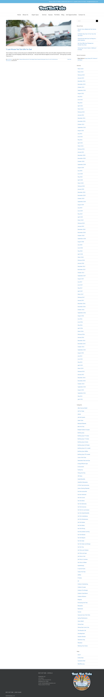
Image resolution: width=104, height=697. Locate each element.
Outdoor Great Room (83, 593)
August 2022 (81, 93)
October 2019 (81, 198)
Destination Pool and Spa (84, 460)
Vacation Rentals (82, 636)
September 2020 (82, 164)
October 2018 (81, 235)
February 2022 (81, 112)
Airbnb (79, 414)
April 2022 (80, 106)
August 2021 (81, 130)
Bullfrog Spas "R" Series (83, 435)
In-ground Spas (81, 568)
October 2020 (81, 161)
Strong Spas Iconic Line (83, 627)
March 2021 (80, 146)
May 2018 (80, 251)
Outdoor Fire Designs (83, 590)
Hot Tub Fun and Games (83, 510)
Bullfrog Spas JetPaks (83, 451)
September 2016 (82, 312)
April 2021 (80, 143)
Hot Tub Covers (81, 497)
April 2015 (80, 365)
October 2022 (81, 87)
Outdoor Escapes (82, 587)
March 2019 (80, 220)
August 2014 (81, 390)
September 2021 (82, 127)
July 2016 (80, 319)
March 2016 (80, 331)
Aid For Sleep (81, 411)
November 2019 (82, 195)
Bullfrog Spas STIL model (84, 454)
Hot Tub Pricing (81, 528)
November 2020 (82, 158)
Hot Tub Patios (81, 525)
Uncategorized (81, 633)
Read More (69, 59)
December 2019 (81, 192)
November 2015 (82, 343)
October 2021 (81, 124)
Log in (79, 654)
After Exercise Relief (82, 408)
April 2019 (80, 217)
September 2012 (82, 393)
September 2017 (82, 275)
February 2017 (81, 297)
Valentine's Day (81, 639)
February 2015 (81, 371)
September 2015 (82, 350)
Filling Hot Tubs (81, 473)
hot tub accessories (82, 491)
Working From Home (83, 646)
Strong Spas (81, 624)
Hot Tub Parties (81, 522)
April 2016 (80, 328)
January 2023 (81, 78)
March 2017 (80, 294)
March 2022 (80, 109)
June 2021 (80, 136)
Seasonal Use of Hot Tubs (84, 615)
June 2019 (80, 210)
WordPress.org (81, 664)
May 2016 (80, 325)
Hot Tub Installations (83, 516)
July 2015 (80, 356)
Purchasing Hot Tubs (83, 602)
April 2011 (80, 399)
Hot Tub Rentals (81, 534)
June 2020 (80, 173)
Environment (81, 466)
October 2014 (81, 383)
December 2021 (81, 118)
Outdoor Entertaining (83, 584)
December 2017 (81, 266)
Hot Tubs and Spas (82, 553)
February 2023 (81, 75)
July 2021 (80, 133)
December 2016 (81, 303)
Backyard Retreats (23, 59)
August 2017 (81, 278)
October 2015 (81, 346)
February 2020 (81, 186)
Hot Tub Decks (81, 500)
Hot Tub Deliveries (82, 503)
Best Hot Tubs (28, 59)
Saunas (79, 612)
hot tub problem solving (83, 531)
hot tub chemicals (82, 494)
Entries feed (80, 657)
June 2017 (80, 285)
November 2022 (82, 84)
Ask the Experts (81, 417)
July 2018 (80, 244)
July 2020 (80, 170)
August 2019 (81, 204)
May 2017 (80, 288)
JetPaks (79, 574)
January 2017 (81, 300)
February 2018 (81, 260)
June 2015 (80, 359)
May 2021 (80, 139)
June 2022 (80, 99)
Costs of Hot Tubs (82, 457)
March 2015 (80, 368)
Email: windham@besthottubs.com (47, 683)
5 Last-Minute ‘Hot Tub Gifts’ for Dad (19, 49)
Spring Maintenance (82, 618)
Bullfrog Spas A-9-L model (84, 448)
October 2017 (81, 272)
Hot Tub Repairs (81, 537)
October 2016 (81, 309)
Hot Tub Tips (8, 60)
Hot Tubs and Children (83, 550)
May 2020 (80, 177)
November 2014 (82, 380)
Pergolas (80, 599)
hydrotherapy (81, 565)
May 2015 (80, 362)
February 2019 (81, 223)
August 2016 (81, 316)
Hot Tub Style (81, 540)
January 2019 (81, 226)
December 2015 (81, 340)
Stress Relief (81, 621)
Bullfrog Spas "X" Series (83, 439)
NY (78, 581)
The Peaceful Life (82, 630)
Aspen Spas (80, 420)
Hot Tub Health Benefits (83, 513)
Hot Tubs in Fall (81, 556)
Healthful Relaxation (83, 482)
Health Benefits (81, 479)
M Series (80, 578)
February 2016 (81, 334)
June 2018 (80, 248)
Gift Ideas (80, 476)
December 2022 (81, 81)
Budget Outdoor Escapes (36, 59)
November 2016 (82, 306)
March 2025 (80, 68)
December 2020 (81, 155)
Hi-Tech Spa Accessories (83, 485)
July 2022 (80, 96)
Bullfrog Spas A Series (83, 442)
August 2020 (81, 167)
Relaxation (80, 605)
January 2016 (81, 337)
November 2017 (82, 269)
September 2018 (82, 238)
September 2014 (82, 387)
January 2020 (81, 189)
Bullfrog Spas (42, 59)
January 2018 (81, 263)
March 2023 (80, 72)
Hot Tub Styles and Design (84, 544)
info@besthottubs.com (92, 1)
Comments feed (81, 660)
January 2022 (81, 115)
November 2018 (82, 232)
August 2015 (81, 353)
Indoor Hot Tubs (82, 571)
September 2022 (82, 90)
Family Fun (47, 59)
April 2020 (80, 180)
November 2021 (82, 121)
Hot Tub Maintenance (54, 59)
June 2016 (80, 322)
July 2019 (80, 207)
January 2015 (81, 374)
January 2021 (81, 152)
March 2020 (80, 183)
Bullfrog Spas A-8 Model (83, 445)
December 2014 (81, 377)
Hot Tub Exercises (82, 507)
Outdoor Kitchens (82, 596)
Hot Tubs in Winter (82, 562)
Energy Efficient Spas (83, 463)
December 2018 (81, 229)
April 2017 (80, 291)
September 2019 (82, 201)
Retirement (80, 608)
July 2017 (80, 282)
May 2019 (80, 214)
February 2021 (81, 149)
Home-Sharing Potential (83, 488)
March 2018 (80, 257)
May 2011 (80, 396)
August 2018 (81, 241)
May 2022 (80, 102)
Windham (80, 642)
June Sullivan (9, 59)
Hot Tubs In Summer (83, 559)
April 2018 (80, 254)
